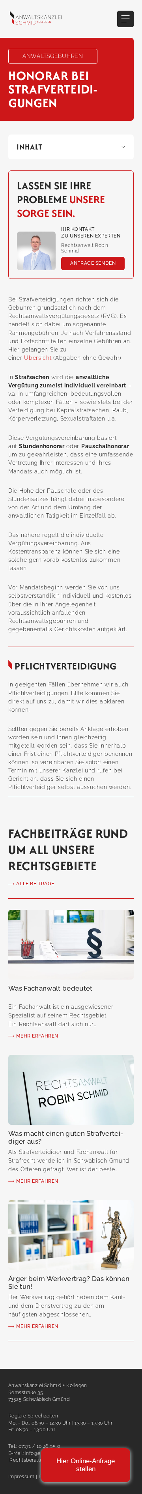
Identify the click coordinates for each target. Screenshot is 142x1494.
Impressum (21, 1476)
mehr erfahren (37, 1036)
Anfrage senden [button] (93, 263)
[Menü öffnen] (125, 19)
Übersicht (37, 358)
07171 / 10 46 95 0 (39, 1446)
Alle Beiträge (35, 883)
